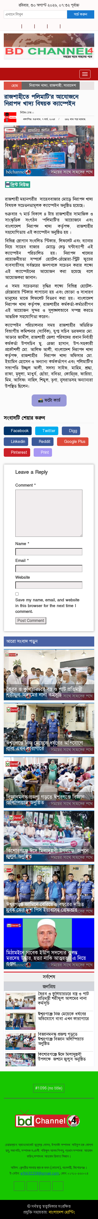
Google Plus (74, 441)
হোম (14, 85)
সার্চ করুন (80, 14)
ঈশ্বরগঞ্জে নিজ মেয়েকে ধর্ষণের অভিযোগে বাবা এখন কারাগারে (44, 746)
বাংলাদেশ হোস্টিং (61, 1212)
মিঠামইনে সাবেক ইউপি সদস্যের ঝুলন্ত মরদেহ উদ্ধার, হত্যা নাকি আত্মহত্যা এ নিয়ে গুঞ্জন (46, 958)
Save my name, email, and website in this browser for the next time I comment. (47, 605)
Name (22, 544)
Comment (25, 485)
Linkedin (17, 441)
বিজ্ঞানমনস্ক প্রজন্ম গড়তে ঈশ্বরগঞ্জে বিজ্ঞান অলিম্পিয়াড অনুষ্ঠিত (45, 800)
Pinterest (18, 452)
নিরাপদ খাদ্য (38, 85)
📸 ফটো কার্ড (49, 400)
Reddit (44, 441)
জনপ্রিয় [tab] (49, 987)
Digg (72, 430)
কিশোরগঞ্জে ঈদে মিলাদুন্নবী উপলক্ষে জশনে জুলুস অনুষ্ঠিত (47, 853)
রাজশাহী (56, 85)
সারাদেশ (70, 85)
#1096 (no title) (48, 1088)
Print (44, 452)
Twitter (48, 430)
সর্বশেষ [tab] (49, 977)
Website (22, 577)
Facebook (19, 430)
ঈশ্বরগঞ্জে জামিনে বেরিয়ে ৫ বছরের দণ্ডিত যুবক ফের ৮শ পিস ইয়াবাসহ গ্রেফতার (45, 907)
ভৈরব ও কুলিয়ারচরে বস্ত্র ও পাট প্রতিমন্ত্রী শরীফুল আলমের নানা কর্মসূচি (44, 692)
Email (22, 560)
